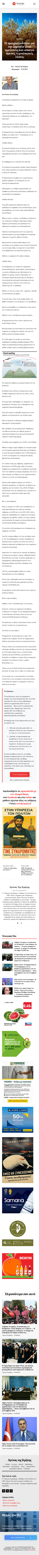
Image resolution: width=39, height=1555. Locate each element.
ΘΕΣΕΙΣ (20, 39)
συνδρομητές (23, 803)
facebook (12, 797)
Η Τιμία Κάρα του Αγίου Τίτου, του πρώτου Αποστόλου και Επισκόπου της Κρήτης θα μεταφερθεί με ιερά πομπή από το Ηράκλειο (17, 1368)
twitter (29, 797)
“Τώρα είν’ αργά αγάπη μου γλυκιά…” (10, 869)
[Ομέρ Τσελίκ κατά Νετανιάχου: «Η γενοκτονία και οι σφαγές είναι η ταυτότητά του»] (7, 981)
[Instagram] (3, 1490)
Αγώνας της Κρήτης (21, 66)
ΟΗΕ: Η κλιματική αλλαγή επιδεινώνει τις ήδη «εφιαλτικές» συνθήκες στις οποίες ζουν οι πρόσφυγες (27, 871)
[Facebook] (18, 922)
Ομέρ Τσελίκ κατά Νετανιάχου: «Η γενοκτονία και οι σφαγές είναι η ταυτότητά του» (25, 981)
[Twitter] (21, 922)
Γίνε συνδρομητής (19, 774)
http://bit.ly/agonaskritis (20, 890)
